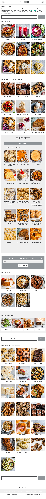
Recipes (41, 491)
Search (41, 17)
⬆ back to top (23, 487)
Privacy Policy (8, 494)
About (13, 491)
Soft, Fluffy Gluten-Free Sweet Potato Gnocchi (36, 184)
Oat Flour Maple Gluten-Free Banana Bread (23, 242)
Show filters (23, 143)
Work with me (28, 491)
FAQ (35, 491)
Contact (20, 491)
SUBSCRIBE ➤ (23, 265)
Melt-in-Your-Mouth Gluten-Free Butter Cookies (9, 164)
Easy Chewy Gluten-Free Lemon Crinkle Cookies (9, 203)
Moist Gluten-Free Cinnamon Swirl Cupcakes (36, 223)
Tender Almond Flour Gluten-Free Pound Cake (10, 184)
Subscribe (7, 491)
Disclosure (15, 494)
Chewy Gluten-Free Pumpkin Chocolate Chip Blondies (23, 223)
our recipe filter (34, 10)
